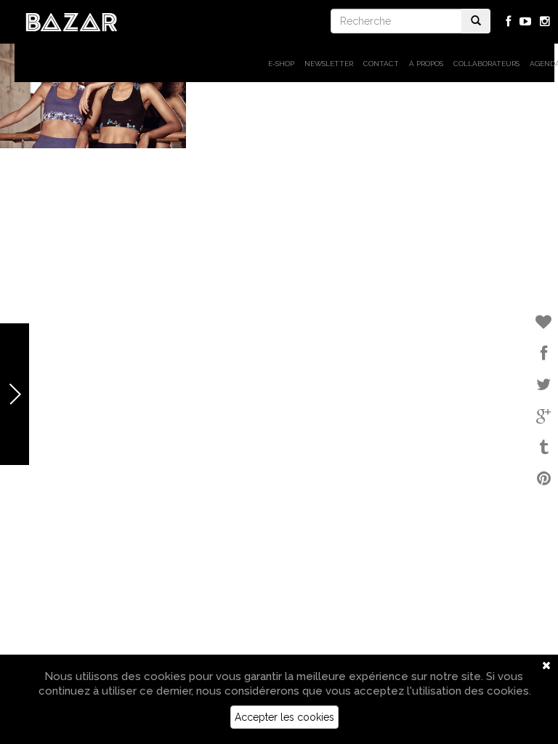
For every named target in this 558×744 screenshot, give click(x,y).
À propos (426, 64)
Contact (381, 64)
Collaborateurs (486, 64)
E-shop (281, 64)
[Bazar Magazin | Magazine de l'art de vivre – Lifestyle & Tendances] (72, 21)
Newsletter (328, 64)
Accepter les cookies (284, 717)
